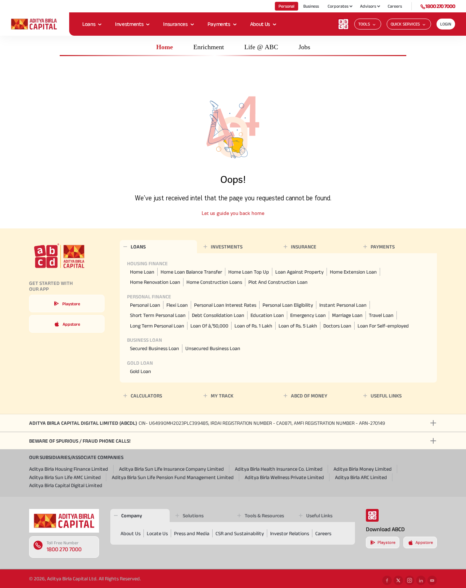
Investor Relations (289, 533)
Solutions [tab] (193, 515)
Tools (364, 23)
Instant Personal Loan (343, 305)
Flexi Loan (177, 305)
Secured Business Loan (154, 348)
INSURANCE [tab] (303, 247)
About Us (260, 24)
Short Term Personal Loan (158, 315)
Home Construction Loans (214, 282)
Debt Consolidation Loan (218, 315)
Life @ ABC (261, 47)
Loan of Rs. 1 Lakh (253, 326)
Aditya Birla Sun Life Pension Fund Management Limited (173, 477)
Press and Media (191, 533)
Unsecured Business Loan (212, 348)
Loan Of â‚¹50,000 (209, 326)
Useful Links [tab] (319, 515)
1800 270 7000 (440, 6)
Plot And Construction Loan (278, 282)
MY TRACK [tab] (222, 396)
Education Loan (267, 315)
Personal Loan (145, 305)
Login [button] (445, 23)
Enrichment (208, 47)
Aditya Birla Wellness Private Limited (284, 477)
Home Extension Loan (353, 272)
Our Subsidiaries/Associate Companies (76, 457)
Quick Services (405, 23)
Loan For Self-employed (383, 326)
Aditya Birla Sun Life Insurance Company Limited (171, 469)
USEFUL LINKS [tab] (386, 396)
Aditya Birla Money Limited (362, 469)
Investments (129, 24)
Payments (219, 24)
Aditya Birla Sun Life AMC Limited (65, 477)
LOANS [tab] (138, 247)
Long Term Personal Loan (157, 326)
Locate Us (157, 533)
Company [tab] (131, 515)
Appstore (71, 324)
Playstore (71, 303)
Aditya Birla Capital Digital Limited (65, 485)
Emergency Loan (308, 315)
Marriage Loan (347, 315)
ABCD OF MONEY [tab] (309, 396)
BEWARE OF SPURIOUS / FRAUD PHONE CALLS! (79, 441)
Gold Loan (140, 371)
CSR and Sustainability (240, 533)
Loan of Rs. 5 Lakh (298, 326)
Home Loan (142, 272)
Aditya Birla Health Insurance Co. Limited (279, 469)
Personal (287, 6)
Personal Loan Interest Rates (225, 305)
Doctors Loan (337, 326)
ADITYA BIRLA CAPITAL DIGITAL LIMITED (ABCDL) (207, 423)
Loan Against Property (299, 272)
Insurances (175, 24)
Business (311, 6)
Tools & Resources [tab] (264, 515)
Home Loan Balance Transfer (191, 272)
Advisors (368, 6)
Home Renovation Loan (155, 282)
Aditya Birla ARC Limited (361, 477)
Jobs (304, 47)
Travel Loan (381, 315)
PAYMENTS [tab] (383, 247)
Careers (395, 6)
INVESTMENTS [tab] (226, 247)
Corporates (338, 6)
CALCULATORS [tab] (146, 396)
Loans (88, 24)
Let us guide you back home (233, 213)
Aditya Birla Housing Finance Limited (68, 469)
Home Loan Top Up (248, 272)
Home (164, 47)
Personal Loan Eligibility (287, 305)
